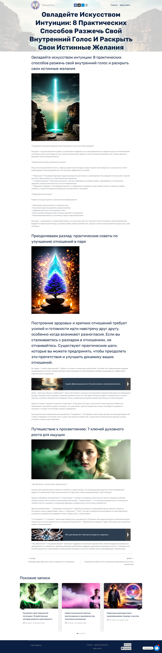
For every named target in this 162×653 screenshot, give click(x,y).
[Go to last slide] (22, 607)
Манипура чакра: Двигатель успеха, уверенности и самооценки (51, 560)
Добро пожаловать (101, 645)
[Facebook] (75, 5)
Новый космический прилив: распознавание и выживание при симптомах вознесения (80, 616)
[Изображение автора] (24, 623)
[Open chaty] (156, 648)
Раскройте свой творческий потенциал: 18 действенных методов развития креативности (37, 616)
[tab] (77, 633)
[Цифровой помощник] (86, 5)
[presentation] (39, 596)
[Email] (79, 5)
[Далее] (139, 607)
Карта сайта (125, 5)
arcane (30, 623)
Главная (114, 5)
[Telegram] (82, 5)
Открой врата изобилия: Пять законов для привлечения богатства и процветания (109, 561)
